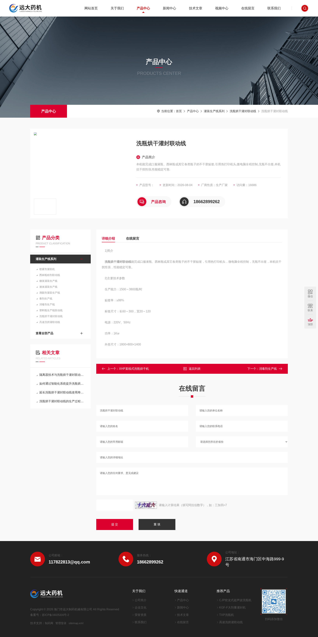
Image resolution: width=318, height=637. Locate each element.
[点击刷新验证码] (146, 505)
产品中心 (143, 8)
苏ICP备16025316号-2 (55, 614)
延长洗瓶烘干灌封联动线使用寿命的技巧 (62, 392)
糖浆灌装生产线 (48, 280)
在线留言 (248, 8)
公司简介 (140, 600)
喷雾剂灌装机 (47, 269)
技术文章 (195, 8)
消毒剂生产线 (47, 304)
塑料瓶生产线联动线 (51, 310)
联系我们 (274, 8)
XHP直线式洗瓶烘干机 (134, 368)
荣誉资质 (140, 614)
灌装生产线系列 (214, 111)
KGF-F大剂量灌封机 (232, 607)
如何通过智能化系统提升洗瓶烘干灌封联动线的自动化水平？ (62, 383)
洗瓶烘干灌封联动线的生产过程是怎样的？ (62, 401)
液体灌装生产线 (48, 286)
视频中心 (221, 8)
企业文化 (140, 607)
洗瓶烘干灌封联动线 (243, 111)
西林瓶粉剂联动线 (49, 275)
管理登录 (60, 623)
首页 (179, 111)
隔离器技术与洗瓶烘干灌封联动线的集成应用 (62, 374)
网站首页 (91, 8)
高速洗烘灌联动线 (49, 322)
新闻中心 (169, 8)
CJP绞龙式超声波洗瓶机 (235, 600)
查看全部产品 (44, 333)
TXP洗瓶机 (226, 614)
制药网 (49, 623)
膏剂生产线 (45, 298)
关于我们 (117, 8)
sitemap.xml (76, 623)
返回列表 (195, 368)
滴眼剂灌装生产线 (49, 292)
